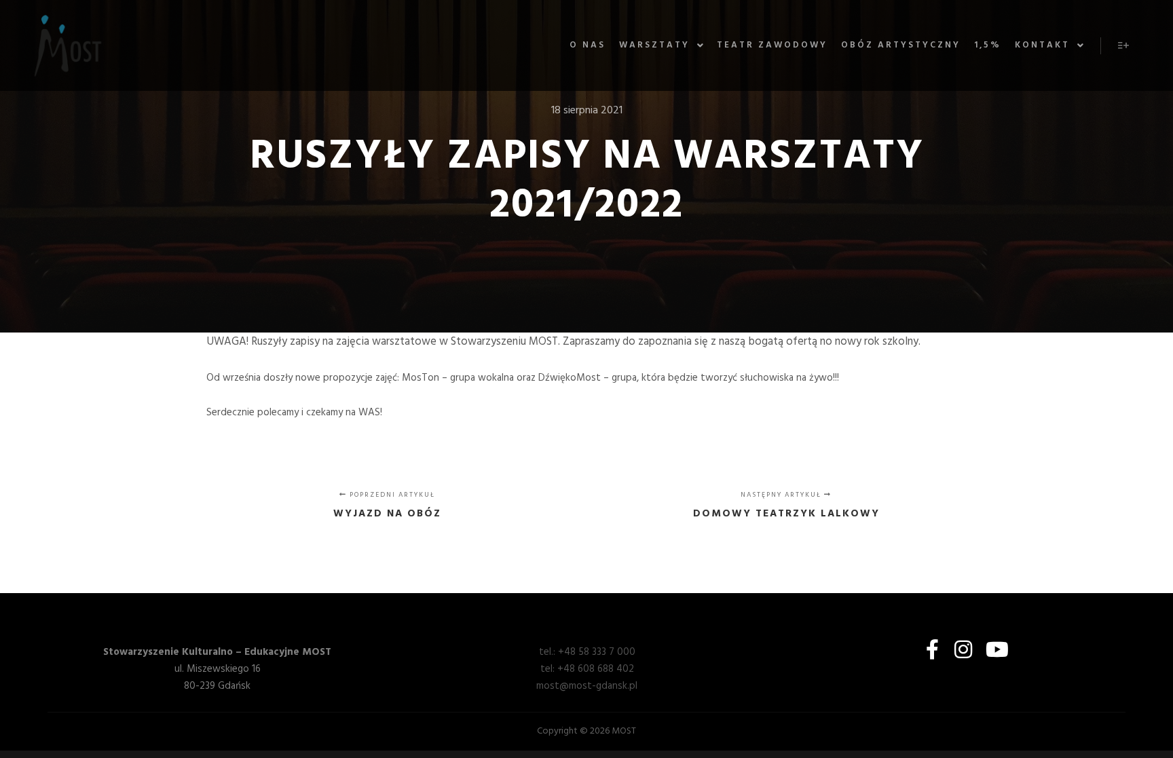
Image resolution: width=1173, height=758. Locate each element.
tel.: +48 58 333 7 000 (587, 652)
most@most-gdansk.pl (586, 686)
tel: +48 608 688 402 (587, 669)
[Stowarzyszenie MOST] (68, 45)
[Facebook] (932, 649)
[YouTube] (994, 649)
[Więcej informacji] (1123, 45)
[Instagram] (963, 649)
